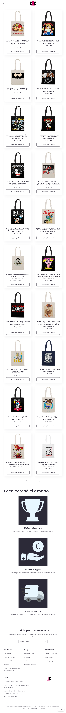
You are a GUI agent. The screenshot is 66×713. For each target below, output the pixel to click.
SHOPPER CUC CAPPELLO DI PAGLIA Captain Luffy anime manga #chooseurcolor (48, 136)
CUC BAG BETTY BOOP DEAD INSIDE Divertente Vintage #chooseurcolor (18, 276)
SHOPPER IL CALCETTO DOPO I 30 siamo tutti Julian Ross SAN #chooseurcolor (48, 418)
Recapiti (43, 708)
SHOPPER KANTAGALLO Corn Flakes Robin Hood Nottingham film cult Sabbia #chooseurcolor (48, 229)
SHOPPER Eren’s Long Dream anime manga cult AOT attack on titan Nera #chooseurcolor (18, 323)
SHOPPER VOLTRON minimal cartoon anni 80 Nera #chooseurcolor (17, 418)
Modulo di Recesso (30, 664)
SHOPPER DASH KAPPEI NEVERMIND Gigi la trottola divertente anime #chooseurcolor (17, 229)
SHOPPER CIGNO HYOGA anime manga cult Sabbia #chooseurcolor (17, 371)
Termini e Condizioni (51, 653)
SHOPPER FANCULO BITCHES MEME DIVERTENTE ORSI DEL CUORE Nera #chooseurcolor (48, 276)
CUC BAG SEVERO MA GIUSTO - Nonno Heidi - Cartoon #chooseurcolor (48, 464)
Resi (25, 661)
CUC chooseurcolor (16, 706)
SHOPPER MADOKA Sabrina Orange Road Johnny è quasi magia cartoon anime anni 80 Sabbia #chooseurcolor (48, 324)
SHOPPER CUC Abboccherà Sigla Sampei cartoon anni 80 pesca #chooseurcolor (48, 42)
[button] (3, 3)
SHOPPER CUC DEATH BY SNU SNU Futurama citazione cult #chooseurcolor (48, 90)
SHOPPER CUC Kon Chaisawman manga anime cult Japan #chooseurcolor (18, 183)
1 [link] (26, 481)
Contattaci (7, 653)
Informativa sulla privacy (52, 706)
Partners (6, 664)
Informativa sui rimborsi (39, 706)
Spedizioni (27, 657)
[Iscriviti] (45, 641)
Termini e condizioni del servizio (31, 708)
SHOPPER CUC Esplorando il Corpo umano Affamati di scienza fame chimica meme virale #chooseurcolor (17, 43)
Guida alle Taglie (29, 653)
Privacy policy (49, 657)
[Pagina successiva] (39, 481)
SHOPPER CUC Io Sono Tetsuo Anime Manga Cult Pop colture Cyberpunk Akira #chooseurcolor (48, 183)
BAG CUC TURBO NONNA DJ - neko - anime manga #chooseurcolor (17, 463)
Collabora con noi (9, 657)
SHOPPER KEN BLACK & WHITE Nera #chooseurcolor (48, 370)
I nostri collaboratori (10, 661)
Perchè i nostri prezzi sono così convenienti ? (12, 669)
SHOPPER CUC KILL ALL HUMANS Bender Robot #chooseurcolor (17, 89)
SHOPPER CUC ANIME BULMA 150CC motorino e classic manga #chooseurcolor (17, 136)
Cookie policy (49, 661)
